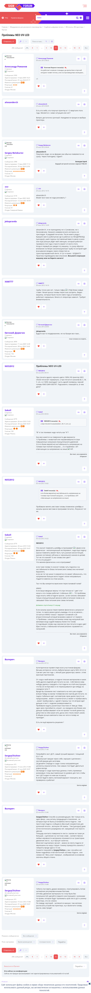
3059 (15, 342)
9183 (15, 75)
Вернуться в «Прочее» (12, 966)
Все (86, 48)
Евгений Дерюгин (15, 332)
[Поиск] (77, 17)
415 (15, 764)
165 (12, 431)
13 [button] (65, 48)
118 (12, 354)
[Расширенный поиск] (80, 17)
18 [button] (74, 48)
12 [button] (60, 48)
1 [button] (37, 48)
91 (12, 208)
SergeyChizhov (12, 755)
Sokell (8, 410)
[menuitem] (5, 18)
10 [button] (51, 48)
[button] (27, 48)
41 (12, 87)
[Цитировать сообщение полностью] (78, 58)
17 (12, 174)
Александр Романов (16, 66)
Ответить (8, 41)
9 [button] (46, 48)
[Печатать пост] (84, 58)
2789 (15, 162)
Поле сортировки (8, 942)
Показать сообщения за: (10, 936)
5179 (15, 196)
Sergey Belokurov (14, 152)
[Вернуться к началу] (84, 91)
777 (6, 187)
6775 (15, 419)
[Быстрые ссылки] (87, 18)
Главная (5, 982)
